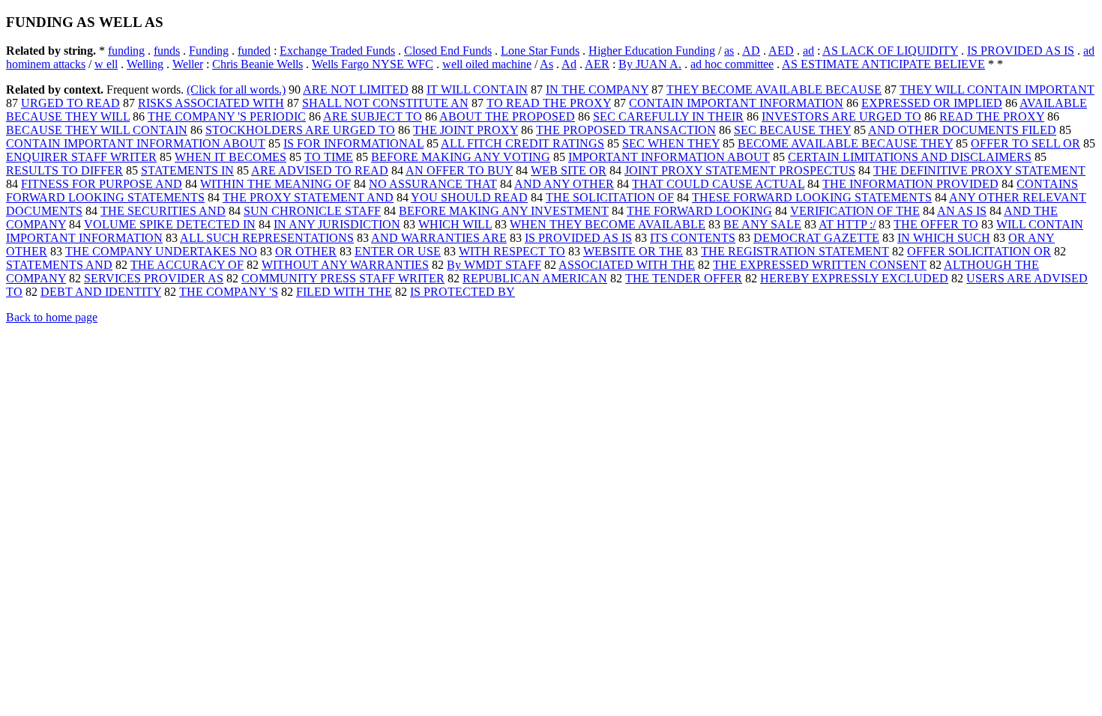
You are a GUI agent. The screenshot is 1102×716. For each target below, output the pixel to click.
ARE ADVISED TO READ (319, 170)
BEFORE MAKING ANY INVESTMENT (504, 210)
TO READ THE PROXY (549, 103)
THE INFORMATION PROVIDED (910, 184)
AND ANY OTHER (564, 184)
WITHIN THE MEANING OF (275, 184)
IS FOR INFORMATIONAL (353, 143)
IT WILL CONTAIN (477, 89)
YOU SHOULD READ (469, 197)
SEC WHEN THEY (671, 143)
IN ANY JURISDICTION (337, 224)
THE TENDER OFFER (683, 278)
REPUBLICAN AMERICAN (535, 278)
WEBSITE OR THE (633, 251)
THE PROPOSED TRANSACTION (626, 130)
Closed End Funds (448, 50)
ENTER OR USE (398, 251)
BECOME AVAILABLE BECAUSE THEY (845, 143)
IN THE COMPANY (597, 89)
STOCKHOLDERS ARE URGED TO (300, 130)
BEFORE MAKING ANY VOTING (460, 157)
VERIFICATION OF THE (855, 210)
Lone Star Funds (540, 50)
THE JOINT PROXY (465, 130)
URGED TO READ (70, 103)
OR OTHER (306, 251)
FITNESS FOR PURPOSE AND (101, 184)
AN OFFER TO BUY (459, 170)
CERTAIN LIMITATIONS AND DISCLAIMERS (910, 157)
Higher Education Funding (651, 50)
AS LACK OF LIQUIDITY (890, 50)
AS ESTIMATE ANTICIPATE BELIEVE (883, 64)
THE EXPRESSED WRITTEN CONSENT (820, 264)
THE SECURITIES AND (163, 210)
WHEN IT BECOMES (230, 157)
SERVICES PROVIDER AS (153, 278)
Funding (209, 50)
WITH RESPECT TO (512, 251)
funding (126, 50)
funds (167, 50)
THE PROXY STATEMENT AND (308, 197)
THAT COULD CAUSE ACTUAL (718, 184)
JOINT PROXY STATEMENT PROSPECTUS (739, 170)
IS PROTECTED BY (462, 291)
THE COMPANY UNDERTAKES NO (161, 251)
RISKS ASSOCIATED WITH (211, 103)
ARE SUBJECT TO (372, 116)
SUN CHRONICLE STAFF (312, 210)
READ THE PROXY (991, 116)
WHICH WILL (455, 224)
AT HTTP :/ (847, 224)
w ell (106, 64)
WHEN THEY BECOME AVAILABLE (607, 224)
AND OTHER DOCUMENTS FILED (962, 130)
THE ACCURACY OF (187, 264)
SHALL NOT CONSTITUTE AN (385, 103)
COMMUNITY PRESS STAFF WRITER (343, 278)
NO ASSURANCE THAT (433, 184)
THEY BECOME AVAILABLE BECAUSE (774, 89)
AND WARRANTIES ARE (439, 237)
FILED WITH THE (344, 291)
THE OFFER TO (936, 224)
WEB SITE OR (568, 170)
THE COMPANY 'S (228, 291)
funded (254, 50)
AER (597, 64)
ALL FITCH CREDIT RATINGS (522, 143)
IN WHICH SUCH (943, 237)
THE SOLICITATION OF (610, 197)
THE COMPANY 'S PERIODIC (227, 116)
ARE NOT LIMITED (356, 89)
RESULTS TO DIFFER (64, 170)
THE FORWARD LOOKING (699, 210)
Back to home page (51, 317)
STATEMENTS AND (59, 264)
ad (808, 50)
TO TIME (328, 157)
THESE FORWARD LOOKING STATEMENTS (812, 197)
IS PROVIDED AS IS (1020, 50)
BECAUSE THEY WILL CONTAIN (96, 130)
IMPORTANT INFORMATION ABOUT (669, 157)
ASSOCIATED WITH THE (626, 264)
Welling (145, 64)
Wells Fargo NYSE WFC (372, 64)
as (729, 50)
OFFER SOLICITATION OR (979, 251)
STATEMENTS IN (187, 170)
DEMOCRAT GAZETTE (816, 237)
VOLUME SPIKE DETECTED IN (170, 224)
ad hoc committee (732, 64)
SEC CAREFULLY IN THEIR (668, 116)
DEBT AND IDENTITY (100, 291)
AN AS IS (962, 210)
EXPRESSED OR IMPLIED (931, 103)
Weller (187, 64)
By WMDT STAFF (494, 264)
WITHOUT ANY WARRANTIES (345, 264)
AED (781, 50)
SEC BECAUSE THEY (792, 130)
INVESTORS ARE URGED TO (841, 116)
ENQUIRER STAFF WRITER (81, 157)
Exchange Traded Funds (337, 50)
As (546, 64)
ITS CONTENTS (692, 237)
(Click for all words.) (236, 89)
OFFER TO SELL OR (1025, 143)
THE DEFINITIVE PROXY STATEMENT (979, 170)
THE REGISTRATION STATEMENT (795, 251)
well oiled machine (487, 64)
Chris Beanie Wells (257, 64)
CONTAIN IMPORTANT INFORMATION (736, 103)
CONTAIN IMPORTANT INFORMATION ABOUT (135, 143)
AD (751, 50)
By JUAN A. (649, 64)
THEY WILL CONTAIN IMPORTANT (997, 89)
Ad (568, 64)
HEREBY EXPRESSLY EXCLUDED (854, 278)
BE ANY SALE (762, 224)
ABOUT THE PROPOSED (507, 116)
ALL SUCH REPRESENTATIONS (267, 237)
